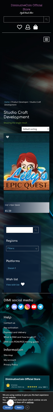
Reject (19, 407)
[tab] (46, 39)
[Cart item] (36, 28)
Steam (11, 268)
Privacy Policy (11, 365)
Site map (8, 355)
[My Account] (27, 28)
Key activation (11, 328)
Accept (7, 407)
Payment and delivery (15, 332)
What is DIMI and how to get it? (20, 337)
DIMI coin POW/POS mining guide (21, 342)
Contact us (9, 323)
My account (10, 360)
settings (30, 402)
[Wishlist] (19, 28)
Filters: (11, 248)
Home (7, 102)
